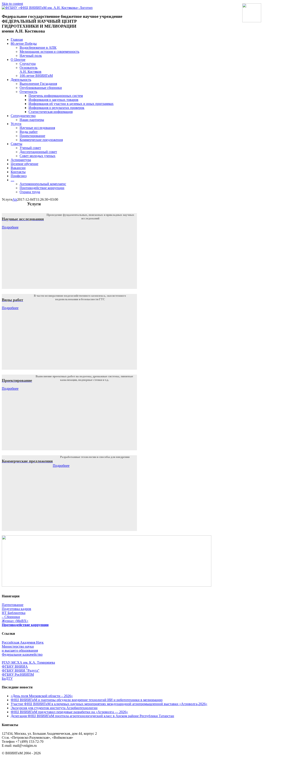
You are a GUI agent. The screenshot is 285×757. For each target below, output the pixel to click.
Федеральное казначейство (22, 654)
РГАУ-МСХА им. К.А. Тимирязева (28, 662)
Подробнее (10, 227)
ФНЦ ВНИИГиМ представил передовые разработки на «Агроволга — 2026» (69, 712)
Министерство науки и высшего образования (20, 648)
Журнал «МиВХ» (15, 621)
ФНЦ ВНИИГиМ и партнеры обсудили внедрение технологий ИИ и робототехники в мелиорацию (87, 700)
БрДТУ (7, 678)
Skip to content (12, 4)
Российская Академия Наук (23, 642)
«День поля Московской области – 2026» (42, 696)
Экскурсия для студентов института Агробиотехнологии (54, 708)
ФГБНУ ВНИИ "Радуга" (20, 670)
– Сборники (11, 617)
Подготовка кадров (16, 609)
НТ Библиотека (13, 613)
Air (14, 199)
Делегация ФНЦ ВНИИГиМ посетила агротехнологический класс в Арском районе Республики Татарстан (92, 716)
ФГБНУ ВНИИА (15, 666)
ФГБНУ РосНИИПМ (18, 674)
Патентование (12, 605)
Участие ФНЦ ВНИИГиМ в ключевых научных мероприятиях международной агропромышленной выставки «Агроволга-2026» (109, 704)
